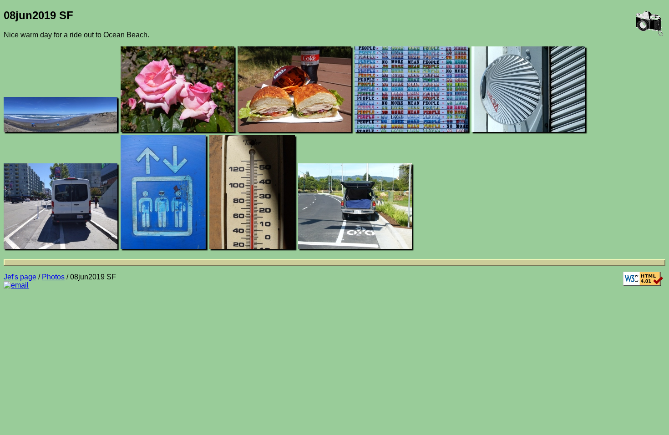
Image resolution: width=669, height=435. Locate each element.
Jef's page (20, 277)
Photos (53, 277)
